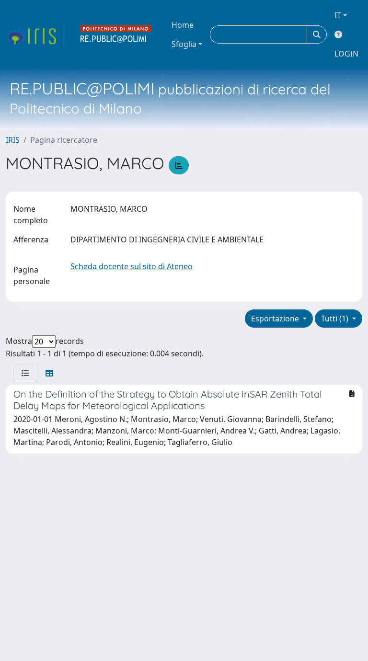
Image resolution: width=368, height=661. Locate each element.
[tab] (25, 373)
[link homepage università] (116, 34)
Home (183, 25)
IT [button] (337, 15)
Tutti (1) (335, 318)
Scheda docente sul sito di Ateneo (131, 266)
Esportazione (276, 318)
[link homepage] (35, 34)
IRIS (13, 140)
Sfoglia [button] (184, 44)
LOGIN (346, 53)
